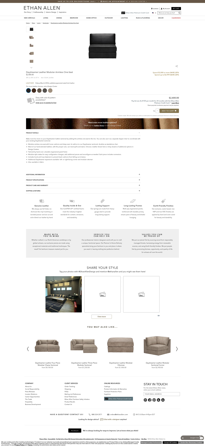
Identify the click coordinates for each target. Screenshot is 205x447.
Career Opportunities (32, 397)
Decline (191, 442)
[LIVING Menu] (49, 18)
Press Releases (30, 392)
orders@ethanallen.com (119, 414)
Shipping (68, 389)
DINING (59, 18)
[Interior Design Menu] (57, 11)
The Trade (28, 399)
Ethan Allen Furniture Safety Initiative (77, 399)
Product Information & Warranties (115, 389)
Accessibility (51, 439)
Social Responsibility (32, 389)
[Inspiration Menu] (67, 11)
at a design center (124, 1)
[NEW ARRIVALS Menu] (36, 18)
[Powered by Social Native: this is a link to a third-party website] (159, 316)
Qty (154, 111)
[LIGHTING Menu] (129, 18)
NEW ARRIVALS (29, 18)
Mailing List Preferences (73, 394)
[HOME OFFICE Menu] (98, 18)
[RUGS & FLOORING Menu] (151, 18)
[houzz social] (158, 399)
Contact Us (68, 404)
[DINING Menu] (63, 18)
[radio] (28, 90)
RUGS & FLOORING (143, 18)
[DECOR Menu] (164, 18)
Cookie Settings (135, 439)
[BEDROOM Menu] (79, 18)
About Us (28, 386)
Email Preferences (71, 397)
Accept (171, 442)
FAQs (66, 392)
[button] (165, 9)
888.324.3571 (97, 414)
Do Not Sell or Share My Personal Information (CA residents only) (75, 439)
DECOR (160, 18)
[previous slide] (42, 294)
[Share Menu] (177, 65)
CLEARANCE (176, 18)
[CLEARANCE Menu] (182, 18)
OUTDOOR (109, 18)
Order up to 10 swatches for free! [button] (46, 103)
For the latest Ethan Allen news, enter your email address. (155, 389)
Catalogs (107, 386)
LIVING (45, 18)
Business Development (33, 404)
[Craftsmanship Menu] (44, 11)
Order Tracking (70, 386)
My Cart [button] (176, 8)
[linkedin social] (163, 399)
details (92, 1)
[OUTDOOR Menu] (114, 18)
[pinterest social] (154, 399)
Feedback (74, 431)
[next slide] (162, 294)
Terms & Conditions (124, 439)
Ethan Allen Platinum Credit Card (120, 399)
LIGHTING (124, 18)
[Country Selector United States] (154, 12)
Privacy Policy (43, 439)
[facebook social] (150, 399)
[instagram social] (145, 399)
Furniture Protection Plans (113, 392)
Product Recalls (70, 402)
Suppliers (107, 394)
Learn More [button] (175, 103)
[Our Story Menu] (31, 11)
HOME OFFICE (91, 18)
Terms (30, 445)
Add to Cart (168, 111)
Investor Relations (31, 394)
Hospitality (28, 402)
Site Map (144, 439)
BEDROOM (74, 18)
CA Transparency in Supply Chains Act (106, 439)
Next (31, 68)
